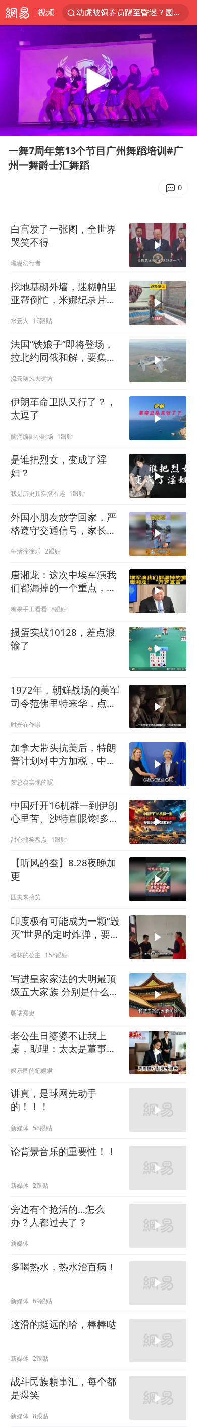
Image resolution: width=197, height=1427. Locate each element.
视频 (46, 12)
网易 (17, 12)
